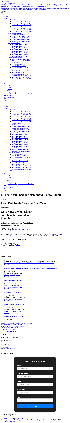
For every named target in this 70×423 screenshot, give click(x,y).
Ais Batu (59, 234)
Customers (46, 234)
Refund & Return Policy (8, 348)
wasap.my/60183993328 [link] (22, 229)
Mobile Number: (22, 389)
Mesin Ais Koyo (17, 236)
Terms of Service (5, 350)
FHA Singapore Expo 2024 (12, 275)
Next (7, 199)
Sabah (16, 418)
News (51, 234)
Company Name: (22, 373)
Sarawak (20, 418)
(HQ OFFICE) (28, 323)
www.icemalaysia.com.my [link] (15, 231)
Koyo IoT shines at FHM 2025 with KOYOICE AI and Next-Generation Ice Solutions (29, 263)
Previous (3, 199)
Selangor (3, 418)
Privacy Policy (5, 347)
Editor (4, 234)
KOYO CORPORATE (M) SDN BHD (12, 323)
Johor (7, 418)
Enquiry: (20, 397)
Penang (12, 418)
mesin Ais (9, 236)
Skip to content (5, 1)
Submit (35, 406)
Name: (19, 365)
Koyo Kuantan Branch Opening (13, 311)
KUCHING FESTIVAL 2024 (13, 287)
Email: (19, 381)
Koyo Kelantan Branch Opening (13, 299)
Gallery (6, 264)
